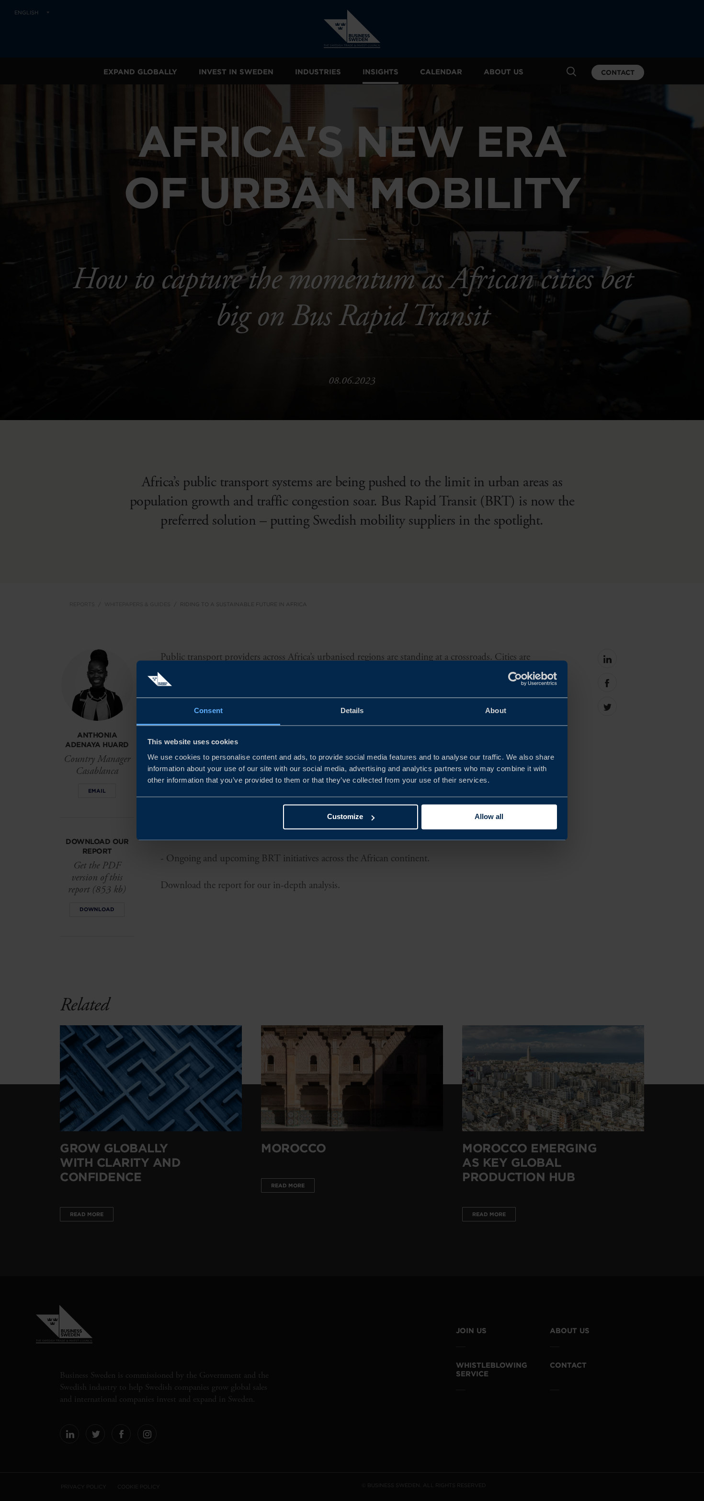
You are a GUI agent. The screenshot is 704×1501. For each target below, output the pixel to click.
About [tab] (495, 710)
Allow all (489, 817)
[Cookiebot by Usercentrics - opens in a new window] (515, 679)
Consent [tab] (208, 710)
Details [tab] (352, 710)
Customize (345, 817)
